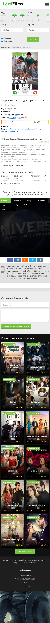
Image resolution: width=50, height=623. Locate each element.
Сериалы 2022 (14, 132)
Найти (33, 39)
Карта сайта (26, 575)
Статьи (26, 582)
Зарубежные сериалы (19, 129)
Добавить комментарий (16, 326)
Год (3, 12)
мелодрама (11, 117)
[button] (10, 183)
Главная (26, 586)
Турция (17, 114)
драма (21, 117)
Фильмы (7, 38)
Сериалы (7, 41)
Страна (30, 24)
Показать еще (25, 551)
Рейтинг (30, 12)
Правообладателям (26, 579)
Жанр (3, 24)
